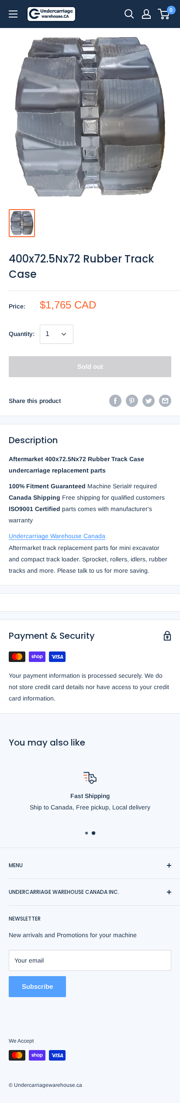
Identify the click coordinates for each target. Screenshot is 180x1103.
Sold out (90, 366)
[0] (164, 14)
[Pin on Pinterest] (132, 401)
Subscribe (37, 986)
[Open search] (129, 14)
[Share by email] (165, 401)
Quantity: (22, 333)
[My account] (146, 14)
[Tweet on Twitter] (148, 401)
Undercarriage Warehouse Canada (57, 535)
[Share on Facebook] (115, 401)
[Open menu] (13, 14)
